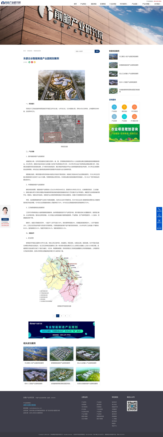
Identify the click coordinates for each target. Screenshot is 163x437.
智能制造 (29, 50)
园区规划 (93, 4)
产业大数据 (145, 4)
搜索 (97, 51)
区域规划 (103, 4)
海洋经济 (114, 414)
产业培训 (99, 414)
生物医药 (114, 409)
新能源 (113, 423)
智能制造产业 (35, 156)
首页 (75, 4)
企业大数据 (84, 418)
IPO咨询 (84, 409)
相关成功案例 (29, 343)
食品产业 (114, 426)
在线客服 (159, 216)
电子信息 (114, 404)
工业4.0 (39, 177)
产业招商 (134, 4)
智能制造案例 (37, 50)
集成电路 (114, 411)
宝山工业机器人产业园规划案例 (86, 363)
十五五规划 (112, 4)
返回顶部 (159, 228)
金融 (27, 161)
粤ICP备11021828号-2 (98, 434)
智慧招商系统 (100, 416)
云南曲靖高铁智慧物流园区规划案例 (62, 383)
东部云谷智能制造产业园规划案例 (87, 383)
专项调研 (84, 404)
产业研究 (84, 402)
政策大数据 (84, 416)
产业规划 (83, 4)
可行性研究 (123, 4)
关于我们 (157, 4)
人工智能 (114, 418)
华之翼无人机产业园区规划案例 (34, 363)
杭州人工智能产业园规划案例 (33, 383)
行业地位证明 (85, 411)
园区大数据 (100, 418)
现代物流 (114, 421)
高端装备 (114, 416)
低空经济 (114, 402)
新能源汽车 (115, 407)
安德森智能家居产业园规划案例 (60, 363)
